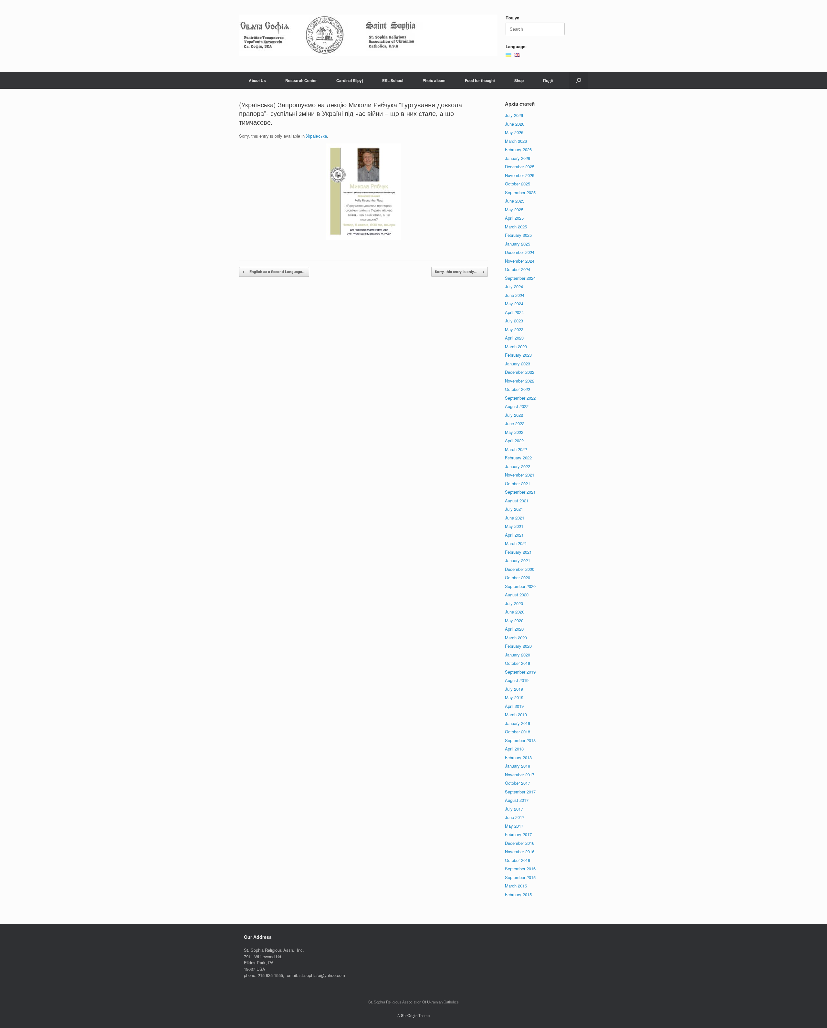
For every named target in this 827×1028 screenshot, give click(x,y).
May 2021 (514, 526)
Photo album (434, 80)
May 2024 (514, 303)
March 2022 (516, 449)
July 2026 (514, 115)
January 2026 (517, 158)
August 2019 (517, 680)
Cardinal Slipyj (349, 80)
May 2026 (514, 132)
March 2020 (516, 638)
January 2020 (517, 655)
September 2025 (520, 192)
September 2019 (520, 672)
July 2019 (514, 689)
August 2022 (517, 406)
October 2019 (517, 663)
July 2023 (514, 321)
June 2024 (514, 295)
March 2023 (516, 346)
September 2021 (520, 492)
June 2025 (514, 201)
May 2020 (514, 620)
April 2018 (514, 749)
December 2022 (519, 372)
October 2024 (517, 269)
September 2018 (520, 740)
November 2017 (519, 774)
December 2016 (519, 843)
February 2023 (518, 355)
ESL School (392, 80)
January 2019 (517, 723)
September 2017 (520, 792)
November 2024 (519, 261)
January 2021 (517, 560)
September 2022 (520, 398)
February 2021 (518, 552)
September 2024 (520, 278)
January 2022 (517, 466)
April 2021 (514, 535)
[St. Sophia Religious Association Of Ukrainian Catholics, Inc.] (368, 35)
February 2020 (518, 646)
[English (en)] (517, 54)
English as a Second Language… (274, 271)
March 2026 (516, 141)
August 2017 (517, 800)
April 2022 (514, 440)
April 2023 (514, 338)
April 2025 (514, 218)
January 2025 (517, 244)
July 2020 (514, 603)
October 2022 (517, 389)
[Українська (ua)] (508, 54)
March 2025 (516, 227)
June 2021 (514, 518)
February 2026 (518, 149)
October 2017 (517, 783)
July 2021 (514, 509)
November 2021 (519, 475)
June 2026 (514, 124)
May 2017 (514, 826)
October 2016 (517, 860)
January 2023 (517, 364)
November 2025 (519, 175)
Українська (316, 136)
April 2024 (514, 312)
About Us (257, 80)
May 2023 (514, 329)
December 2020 (519, 569)
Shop (519, 80)
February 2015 (518, 894)
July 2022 (514, 415)
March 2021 (516, 543)
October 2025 (517, 184)
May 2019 (514, 697)
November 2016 (519, 851)
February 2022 (518, 458)
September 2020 (520, 586)
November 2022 (519, 381)
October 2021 (517, 483)
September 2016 (520, 868)
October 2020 (517, 577)
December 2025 (519, 166)
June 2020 (514, 612)
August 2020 (517, 595)
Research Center (301, 80)
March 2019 (516, 714)
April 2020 (514, 629)
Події (548, 80)
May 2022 (514, 432)
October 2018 (517, 732)
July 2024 (514, 286)
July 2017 (514, 809)
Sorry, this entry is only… (459, 271)
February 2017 (518, 834)
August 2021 (517, 501)
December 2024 (519, 252)
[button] (578, 80)
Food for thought (480, 80)
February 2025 (518, 235)
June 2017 (514, 817)
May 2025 (514, 209)
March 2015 (516, 886)
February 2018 (518, 757)
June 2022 (514, 423)
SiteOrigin (409, 1015)
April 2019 (514, 706)
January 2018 (517, 766)
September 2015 (520, 877)
